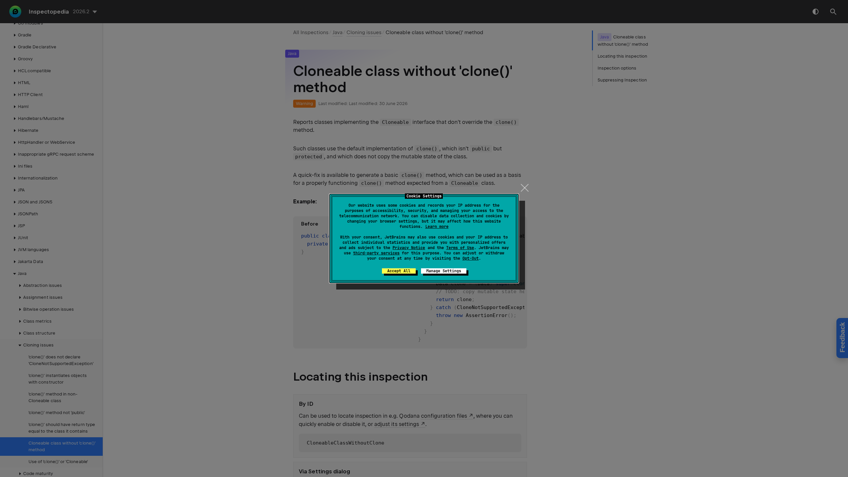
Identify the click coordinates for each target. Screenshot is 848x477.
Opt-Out (470, 258)
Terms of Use (460, 247)
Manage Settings (443, 271)
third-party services (376, 253)
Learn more (437, 226)
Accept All (398, 271)
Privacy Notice (409, 247)
